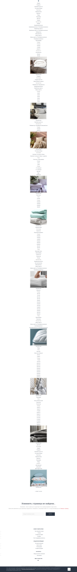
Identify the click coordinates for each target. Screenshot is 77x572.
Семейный (38, 174)
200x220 (38, 370)
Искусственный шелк (38, 400)
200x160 (38, 366)
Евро (38, 173)
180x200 (38, 242)
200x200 (38, 244)
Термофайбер (38, 40)
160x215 (38, 409)
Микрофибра (38, 317)
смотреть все (38, 74)
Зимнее (38, 54)
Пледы (38, 15)
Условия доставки (39, 534)
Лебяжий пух (38, 32)
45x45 (38, 96)
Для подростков (38, 468)
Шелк (38, 164)
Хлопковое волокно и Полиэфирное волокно (38, 327)
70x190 (38, 295)
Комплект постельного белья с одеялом (38, 156)
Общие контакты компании (39, 553)
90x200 (38, 207)
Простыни (38, 195)
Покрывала (38, 16)
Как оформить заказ (39, 531)
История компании (39, 543)
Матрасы (38, 13)
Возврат (39, 536)
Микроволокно (38, 33)
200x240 (38, 371)
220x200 (38, 373)
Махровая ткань (38, 251)
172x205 (38, 47)
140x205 (38, 45)
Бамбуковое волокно (38, 25)
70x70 (38, 101)
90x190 (38, 298)
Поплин (38, 161)
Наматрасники (38, 11)
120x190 (38, 302)
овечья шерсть (38, 322)
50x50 (38, 98)
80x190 (38, 297)
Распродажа (39, 546)
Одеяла (38, 3)
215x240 (38, 421)
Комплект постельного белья (38, 154)
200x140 (38, 363)
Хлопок (38, 354)
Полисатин (38, 319)
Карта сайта (39, 545)
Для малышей (38, 465)
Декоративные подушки (39, 81)
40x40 (38, 93)
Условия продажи (39, 548)
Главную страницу (64, 508)
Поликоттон (38, 254)
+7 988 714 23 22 (38, 491)
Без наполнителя (38, 263)
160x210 (38, 407)
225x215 (38, 422)
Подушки (38, 76)
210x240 (38, 419)
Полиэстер (38, 256)
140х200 (38, 239)
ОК (69, 569)
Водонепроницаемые (38, 232)
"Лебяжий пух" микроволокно (38, 84)
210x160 (38, 417)
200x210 (38, 412)
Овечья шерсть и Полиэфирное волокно (38, 37)
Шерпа (38, 356)
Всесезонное (38, 52)
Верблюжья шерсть (38, 28)
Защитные (38, 230)
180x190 (38, 312)
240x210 (38, 424)
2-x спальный (38, 169)
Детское (38, 18)
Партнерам (39, 555)
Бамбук (38, 23)
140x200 (38, 203)
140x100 (38, 361)
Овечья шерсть (38, 35)
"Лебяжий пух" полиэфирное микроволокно (38, 125)
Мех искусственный (38, 353)
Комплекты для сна (38, 6)
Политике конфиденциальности (28, 569)
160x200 (38, 205)
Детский (38, 171)
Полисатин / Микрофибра (38, 159)
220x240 (38, 375)
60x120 (38, 246)
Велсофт (38, 351)
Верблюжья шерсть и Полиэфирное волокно (38, 30)
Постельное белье (38, 8)
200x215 (38, 49)
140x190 (38, 305)
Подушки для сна (38, 79)
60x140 (38, 293)
